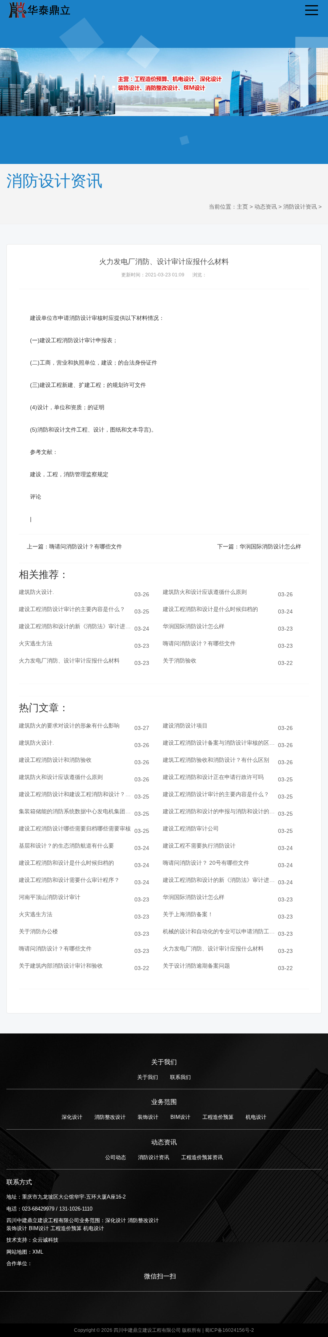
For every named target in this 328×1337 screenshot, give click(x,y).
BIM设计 (180, 1117)
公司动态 (115, 1157)
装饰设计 (148, 1117)
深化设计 (72, 1117)
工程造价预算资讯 (202, 1157)
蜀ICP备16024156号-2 (229, 1330)
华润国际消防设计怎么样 (270, 546)
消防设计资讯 (300, 206)
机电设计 (256, 1117)
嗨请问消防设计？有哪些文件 (85, 546)
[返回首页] (38, 9)
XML (37, 1252)
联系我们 (180, 1077)
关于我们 (147, 1077)
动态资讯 (265, 206)
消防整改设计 (110, 1117)
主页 (242, 206)
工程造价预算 (218, 1117)
